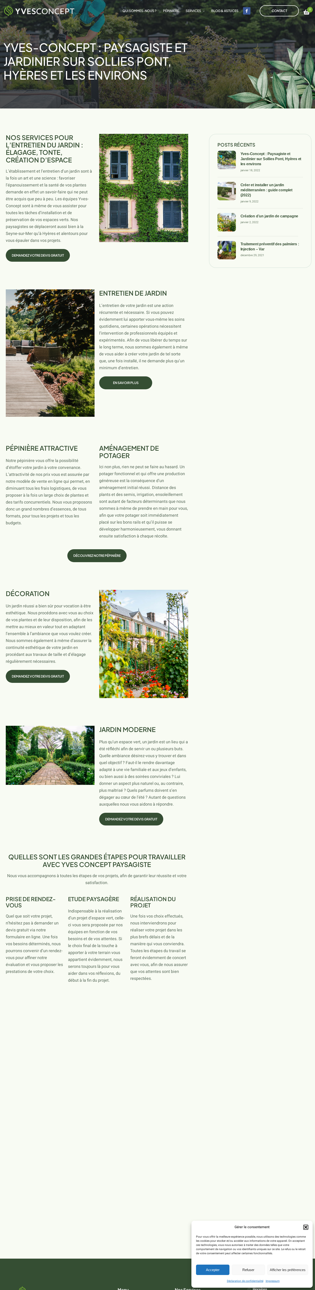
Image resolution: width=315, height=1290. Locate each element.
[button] (305, 1227)
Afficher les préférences (288, 1270)
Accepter (213, 1270)
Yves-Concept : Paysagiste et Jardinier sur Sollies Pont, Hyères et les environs (271, 159)
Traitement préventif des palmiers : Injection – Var (270, 246)
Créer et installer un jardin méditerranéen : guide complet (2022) (266, 190)
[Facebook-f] (246, 11)
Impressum (273, 1281)
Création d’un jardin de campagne (269, 216)
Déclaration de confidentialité (245, 1281)
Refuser (248, 1270)
